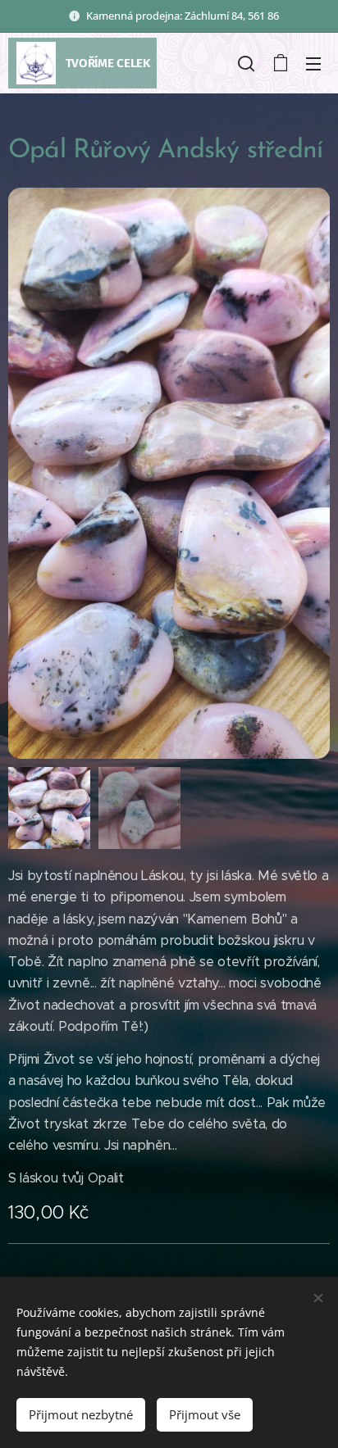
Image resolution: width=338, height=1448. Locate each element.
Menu (313, 63)
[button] (246, 63)
